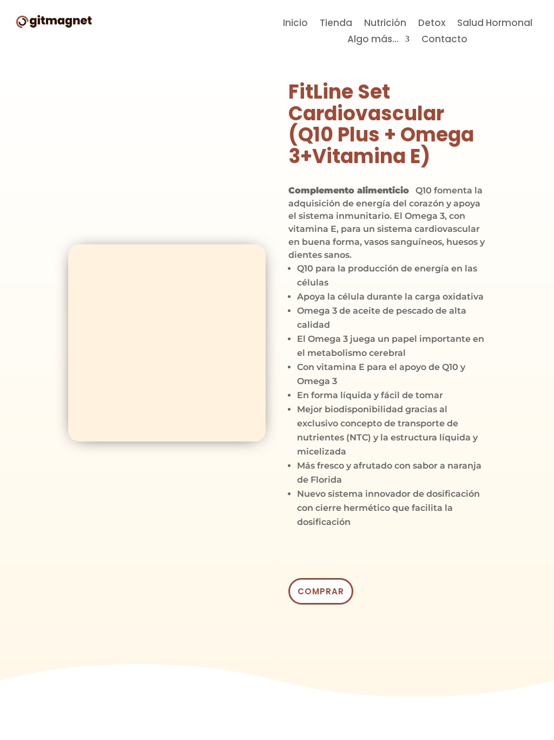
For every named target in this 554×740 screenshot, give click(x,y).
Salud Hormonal (494, 24)
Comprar (321, 591)
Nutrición (385, 24)
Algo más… (373, 40)
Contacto (444, 40)
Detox (431, 24)
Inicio (295, 24)
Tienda (336, 24)
